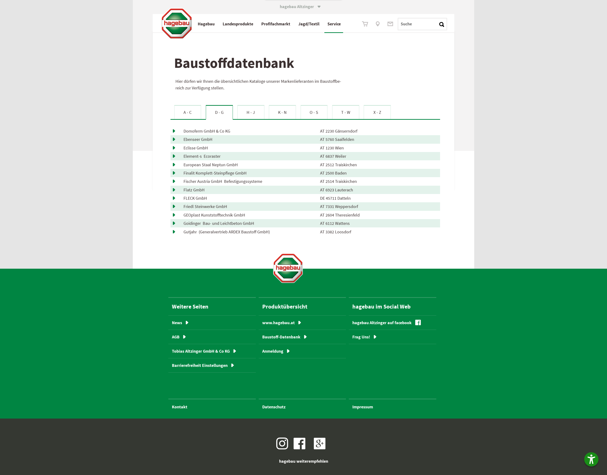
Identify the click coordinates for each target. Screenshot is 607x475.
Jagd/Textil (308, 24)
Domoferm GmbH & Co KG (208, 131)
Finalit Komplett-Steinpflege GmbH (216, 173)
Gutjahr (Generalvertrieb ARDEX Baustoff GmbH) (227, 232)
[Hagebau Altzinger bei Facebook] (301, 448)
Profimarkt (275, 24)
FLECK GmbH (196, 198)
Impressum (362, 407)
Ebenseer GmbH (199, 139)
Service (334, 24)
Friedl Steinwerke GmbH (206, 206)
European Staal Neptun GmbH (212, 164)
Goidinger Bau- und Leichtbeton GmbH (219, 223)
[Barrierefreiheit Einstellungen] (591, 459)
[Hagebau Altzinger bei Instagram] (284, 448)
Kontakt (179, 407)
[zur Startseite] (288, 268)
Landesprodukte (238, 24)
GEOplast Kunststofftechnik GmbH (215, 215)
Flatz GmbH (195, 190)
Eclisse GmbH (197, 148)
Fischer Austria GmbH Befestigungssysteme (223, 181)
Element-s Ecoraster (202, 156)
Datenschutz (273, 407)
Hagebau (206, 24)
